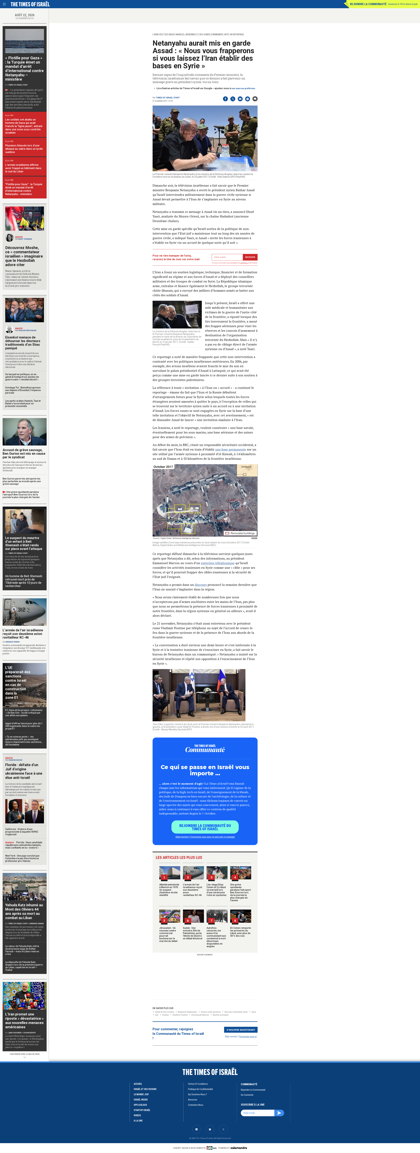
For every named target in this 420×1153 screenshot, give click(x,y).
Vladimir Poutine (180, 1015)
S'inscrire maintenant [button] (241, 1029)
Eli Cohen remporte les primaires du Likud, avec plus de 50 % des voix (240, 932)
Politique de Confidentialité (200, 1089)
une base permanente (230, 449)
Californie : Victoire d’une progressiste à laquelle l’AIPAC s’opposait (21, 832)
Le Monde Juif (141, 1094)
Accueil (138, 1084)
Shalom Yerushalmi (27, 330)
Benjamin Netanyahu (187, 1012)
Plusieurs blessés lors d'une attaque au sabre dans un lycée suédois (24, 149)
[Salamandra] (239, 1148)
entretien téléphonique (218, 563)
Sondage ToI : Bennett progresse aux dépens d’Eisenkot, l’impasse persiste (23, 390)
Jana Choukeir (14, 1033)
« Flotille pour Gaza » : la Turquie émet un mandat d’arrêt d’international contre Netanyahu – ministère (24, 69)
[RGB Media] (212, 1148)
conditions (244, 263)
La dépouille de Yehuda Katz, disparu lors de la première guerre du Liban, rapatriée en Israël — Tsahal (24, 966)
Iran (156, 1015)
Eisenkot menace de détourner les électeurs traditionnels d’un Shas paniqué (22, 342)
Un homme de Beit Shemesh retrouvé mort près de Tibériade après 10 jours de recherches (23, 581)
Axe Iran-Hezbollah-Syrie (236, 1012)
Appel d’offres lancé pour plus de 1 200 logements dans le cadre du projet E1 (23, 726)
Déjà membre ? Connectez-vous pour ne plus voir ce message (205, 836)
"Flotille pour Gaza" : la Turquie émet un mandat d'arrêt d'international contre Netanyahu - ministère (23, 189)
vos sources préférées (243, 88)
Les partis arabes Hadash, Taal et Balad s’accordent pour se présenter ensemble (23, 403)
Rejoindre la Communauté (368, 4)
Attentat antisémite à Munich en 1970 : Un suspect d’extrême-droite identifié (169, 889)
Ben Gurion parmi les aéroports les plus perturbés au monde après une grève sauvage (22, 481)
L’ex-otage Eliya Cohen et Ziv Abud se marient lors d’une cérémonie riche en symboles (216, 889)
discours (201, 585)
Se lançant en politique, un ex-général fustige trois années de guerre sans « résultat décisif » (22, 377)
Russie (165, 1015)
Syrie (253, 1012)
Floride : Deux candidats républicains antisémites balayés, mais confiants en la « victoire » (23, 845)
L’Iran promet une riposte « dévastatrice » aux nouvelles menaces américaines (24, 1020)
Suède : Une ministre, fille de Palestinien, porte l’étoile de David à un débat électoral (192, 933)
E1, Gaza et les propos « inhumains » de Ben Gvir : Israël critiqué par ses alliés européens (24, 713)
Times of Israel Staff (168, 98)
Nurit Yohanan (25, 239)
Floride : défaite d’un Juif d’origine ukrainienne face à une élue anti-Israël (23, 771)
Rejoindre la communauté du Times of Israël (205, 827)
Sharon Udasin (15, 760)
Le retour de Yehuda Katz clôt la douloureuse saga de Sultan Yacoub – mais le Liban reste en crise (22, 950)
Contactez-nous (195, 1105)
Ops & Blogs (140, 1105)
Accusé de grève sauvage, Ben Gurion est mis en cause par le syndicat (24, 453)
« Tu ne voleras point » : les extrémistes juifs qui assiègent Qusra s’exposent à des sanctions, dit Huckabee (23, 740)
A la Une (138, 1120)
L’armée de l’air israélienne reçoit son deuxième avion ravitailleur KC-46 (192, 889)
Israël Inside (141, 1099)
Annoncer (192, 1099)
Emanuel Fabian (13, 642)
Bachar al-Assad (220, 1015)
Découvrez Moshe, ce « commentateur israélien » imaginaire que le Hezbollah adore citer (24, 256)
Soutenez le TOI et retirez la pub (403, 4)
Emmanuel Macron (200, 1015)
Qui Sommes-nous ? (197, 1094)
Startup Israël (142, 1110)
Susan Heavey (29, 1033)
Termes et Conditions (198, 1084)
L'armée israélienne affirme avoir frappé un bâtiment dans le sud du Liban (23, 168)
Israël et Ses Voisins (164, 1012)
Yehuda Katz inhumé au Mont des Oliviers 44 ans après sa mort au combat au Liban (24, 911)
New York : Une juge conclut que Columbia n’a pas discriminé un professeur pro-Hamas (22, 858)
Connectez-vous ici (248, 1036)
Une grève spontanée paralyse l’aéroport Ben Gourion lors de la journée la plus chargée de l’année (240, 892)
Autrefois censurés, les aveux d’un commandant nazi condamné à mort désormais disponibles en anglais (216, 937)
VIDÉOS (137, 1115)
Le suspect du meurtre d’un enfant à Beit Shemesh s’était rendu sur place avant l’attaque (23, 543)
